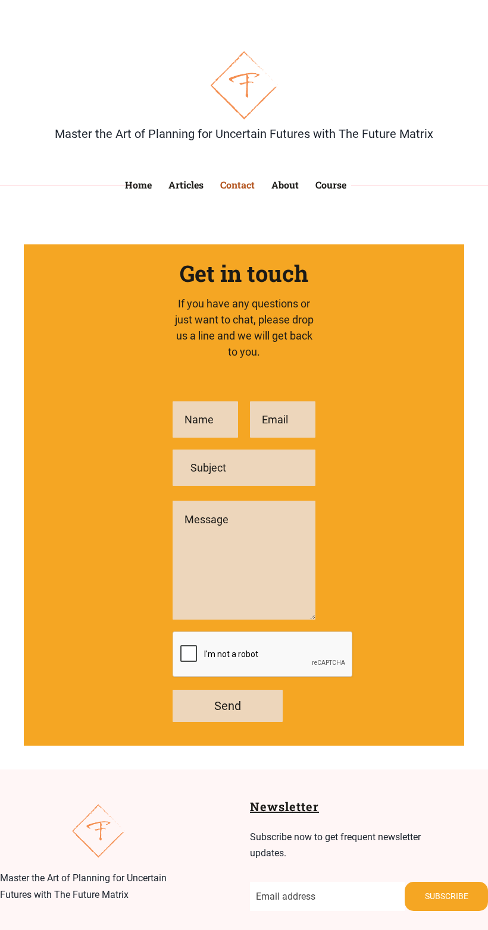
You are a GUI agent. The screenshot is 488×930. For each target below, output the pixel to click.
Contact (237, 184)
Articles (186, 184)
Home (138, 184)
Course (330, 184)
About (285, 184)
